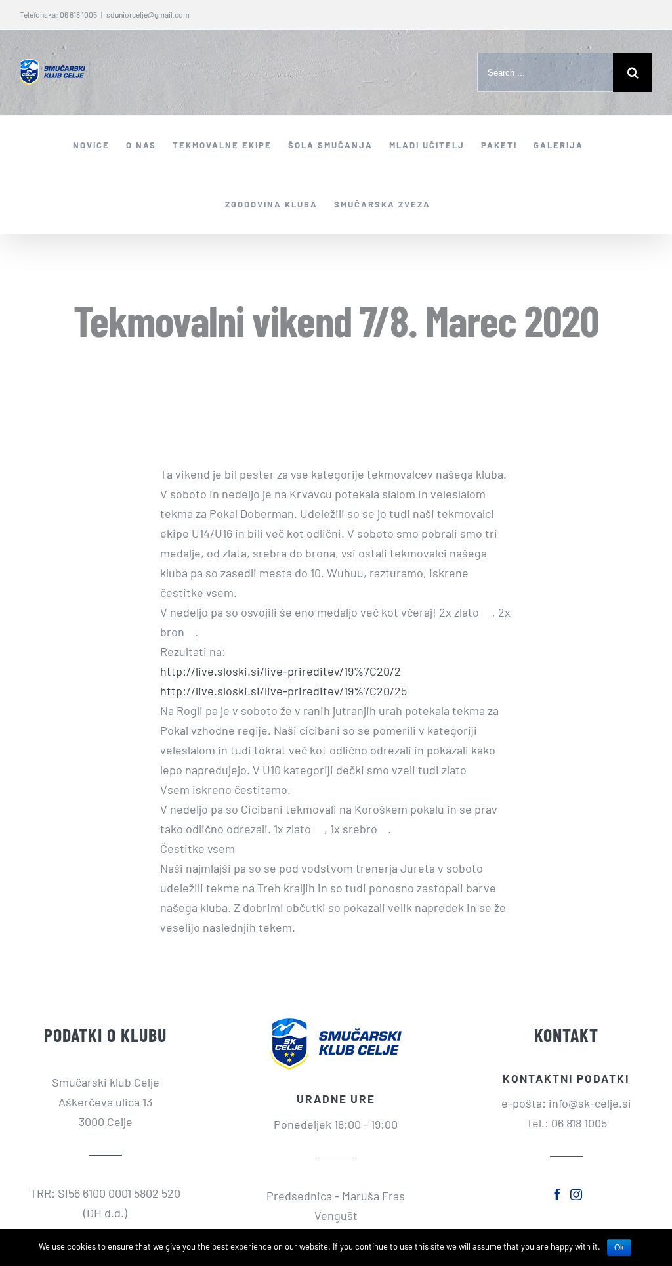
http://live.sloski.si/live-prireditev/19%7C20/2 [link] (280, 671)
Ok (619, 1247)
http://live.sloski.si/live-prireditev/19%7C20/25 (283, 691)
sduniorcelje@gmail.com (148, 14)
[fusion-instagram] (576, 1194)
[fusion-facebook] (557, 1194)
